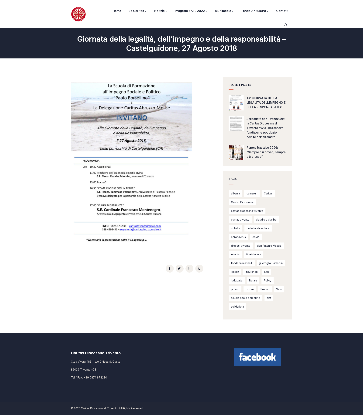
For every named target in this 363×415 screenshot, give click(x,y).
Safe (279, 289)
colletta (235, 228)
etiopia (235, 254)
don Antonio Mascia (269, 245)
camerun (252, 193)
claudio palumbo (266, 219)
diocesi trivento (240, 245)
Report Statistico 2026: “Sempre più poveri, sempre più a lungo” (266, 152)
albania (235, 193)
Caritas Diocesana (242, 202)
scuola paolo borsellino (245, 297)
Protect (265, 289)
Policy (267, 280)
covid (255, 237)
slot (269, 297)
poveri (235, 289)
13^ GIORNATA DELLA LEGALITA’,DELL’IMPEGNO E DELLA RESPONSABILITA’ (266, 102)
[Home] (78, 14)
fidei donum (253, 254)
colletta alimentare (258, 228)
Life (266, 271)
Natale (253, 280)
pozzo (250, 289)
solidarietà (237, 306)
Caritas (268, 193)
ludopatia (237, 280)
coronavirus (238, 237)
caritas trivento (240, 219)
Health (235, 271)
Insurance (252, 271)
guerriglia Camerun (271, 263)
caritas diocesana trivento (247, 210)
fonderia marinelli (241, 263)
